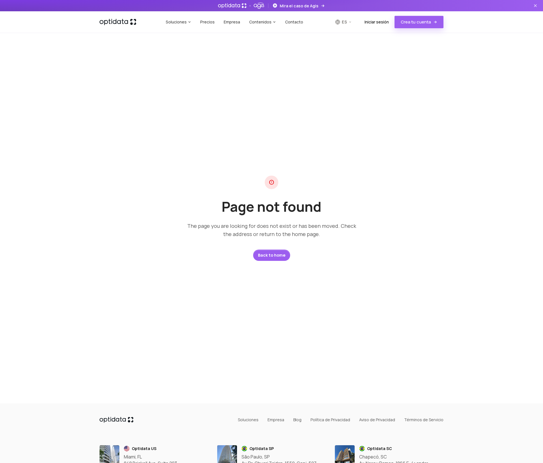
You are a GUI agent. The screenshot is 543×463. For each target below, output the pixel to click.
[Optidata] (118, 22)
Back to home (271, 255)
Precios (207, 22)
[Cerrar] (535, 5)
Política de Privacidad (330, 419)
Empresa (232, 22)
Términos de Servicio (423, 419)
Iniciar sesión (377, 22)
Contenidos (260, 22)
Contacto (294, 22)
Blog (297, 419)
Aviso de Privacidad (377, 419)
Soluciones (176, 22)
